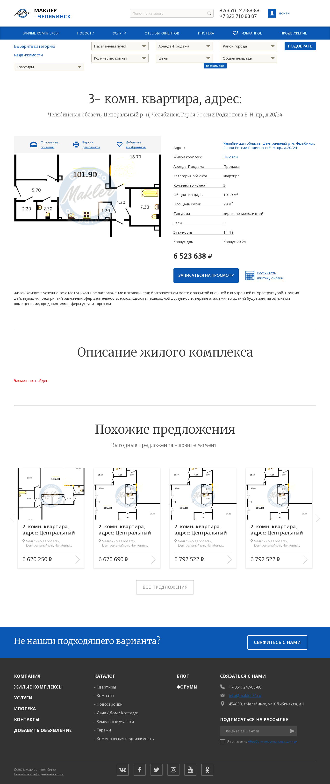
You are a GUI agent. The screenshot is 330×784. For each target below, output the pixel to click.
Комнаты (105, 695)
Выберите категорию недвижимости (34, 51)
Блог (183, 676)
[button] (318, 518)
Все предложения (165, 587)
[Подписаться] (292, 731)
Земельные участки (115, 721)
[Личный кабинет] (272, 13)
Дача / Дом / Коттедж (117, 713)
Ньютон (230, 157)
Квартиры (106, 687)
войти (284, 13)
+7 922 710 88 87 (238, 16)
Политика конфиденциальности (39, 774)
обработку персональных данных (272, 741)
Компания (27, 676)
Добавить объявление (43, 730)
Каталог (104, 676)
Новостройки (109, 704)
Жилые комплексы (38, 687)
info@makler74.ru (245, 695)
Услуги (23, 698)
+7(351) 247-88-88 (239, 10)
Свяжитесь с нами (277, 642)
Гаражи (104, 730)
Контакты (26, 719)
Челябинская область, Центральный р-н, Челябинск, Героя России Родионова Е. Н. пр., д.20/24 (269, 145)
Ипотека (25, 708)
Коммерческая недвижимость (125, 738)
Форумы (187, 687)
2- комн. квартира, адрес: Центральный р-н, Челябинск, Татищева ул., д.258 (48, 529)
